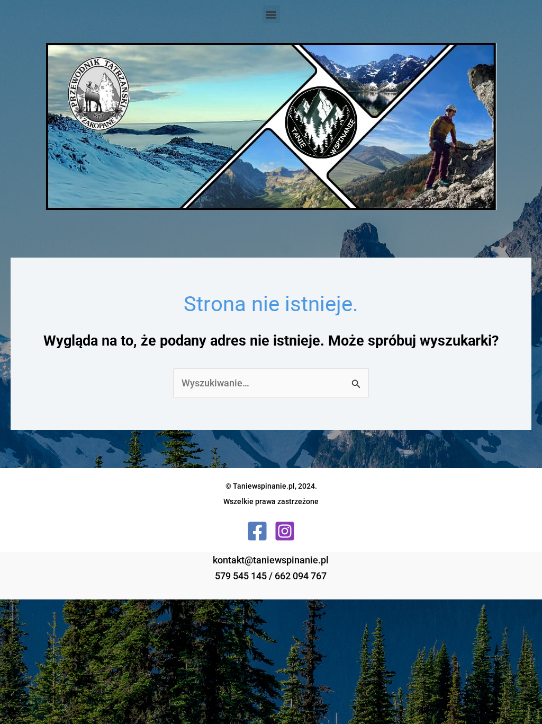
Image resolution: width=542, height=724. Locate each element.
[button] (271, 14)
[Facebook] (257, 531)
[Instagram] (284, 531)
